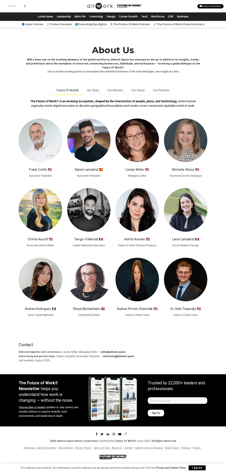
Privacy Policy (83, 447)
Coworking (96, 16)
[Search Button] (24, 6)
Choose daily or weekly (32, 407)
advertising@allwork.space (118, 356)
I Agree (197, 467)
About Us (117, 447)
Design (111, 16)
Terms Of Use (101, 447)
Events (197, 447)
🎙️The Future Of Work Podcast (130, 24)
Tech (144, 16)
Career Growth (128, 16)
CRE (170, 16)
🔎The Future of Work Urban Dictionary (178, 24)
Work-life (80, 16)
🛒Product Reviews (59, 24)
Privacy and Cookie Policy (171, 467)
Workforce (157, 16)
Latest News (45, 16)
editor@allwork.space (113, 352)
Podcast (186, 447)
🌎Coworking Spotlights (91, 24)
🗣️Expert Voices (32, 24)
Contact (128, 447)
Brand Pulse (172, 447)
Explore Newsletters (211, 6)
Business (182, 16)
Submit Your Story (46, 447)
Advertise (29, 447)
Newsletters (66, 447)
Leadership (64, 16)
